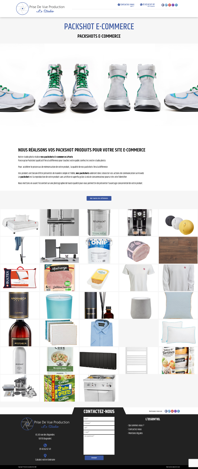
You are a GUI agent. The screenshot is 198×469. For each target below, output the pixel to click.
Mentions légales (135, 433)
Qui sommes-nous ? (136, 425)
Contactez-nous (127, 5)
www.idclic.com (176, 467)
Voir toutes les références (99, 198)
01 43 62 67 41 (45, 449)
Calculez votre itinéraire (45, 460)
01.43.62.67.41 (148, 5)
